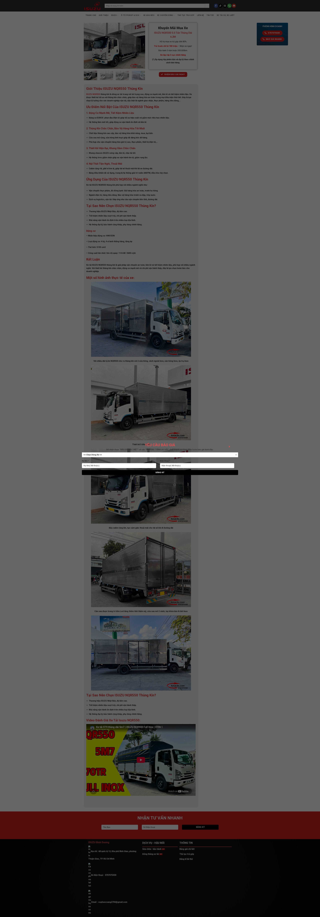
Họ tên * (85, 461)
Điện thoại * (165, 461)
